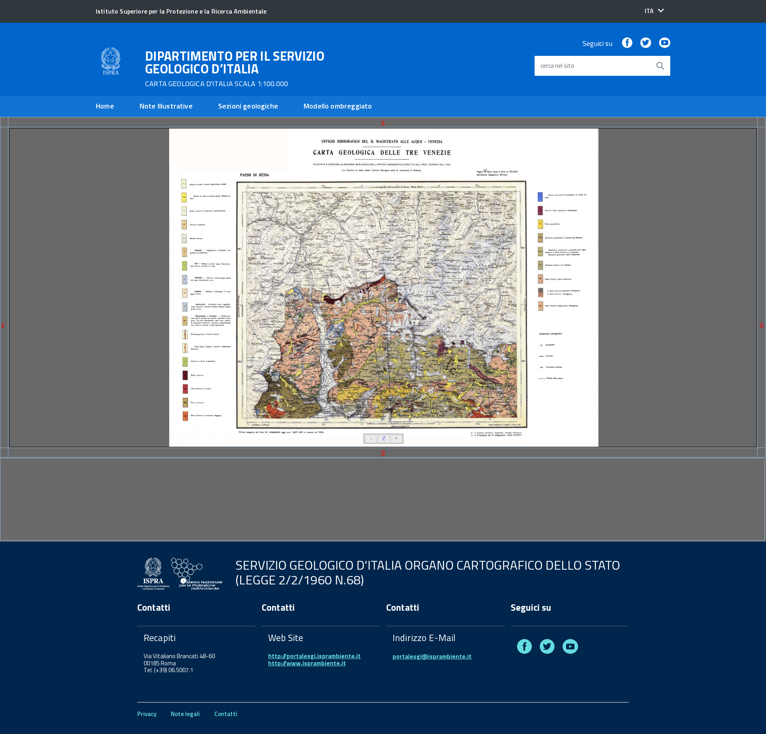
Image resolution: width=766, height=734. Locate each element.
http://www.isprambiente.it (307, 663)
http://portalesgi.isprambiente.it (314, 656)
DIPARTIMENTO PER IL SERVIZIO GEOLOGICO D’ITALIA (234, 68)
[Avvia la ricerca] (660, 66)
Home (105, 106)
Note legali (185, 713)
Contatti (225, 713)
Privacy (146, 713)
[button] (654, 11)
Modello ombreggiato (338, 106)
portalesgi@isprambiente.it (432, 656)
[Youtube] (664, 43)
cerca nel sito (557, 66)
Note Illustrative (166, 106)
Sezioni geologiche (248, 106)
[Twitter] (645, 43)
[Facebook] (627, 43)
